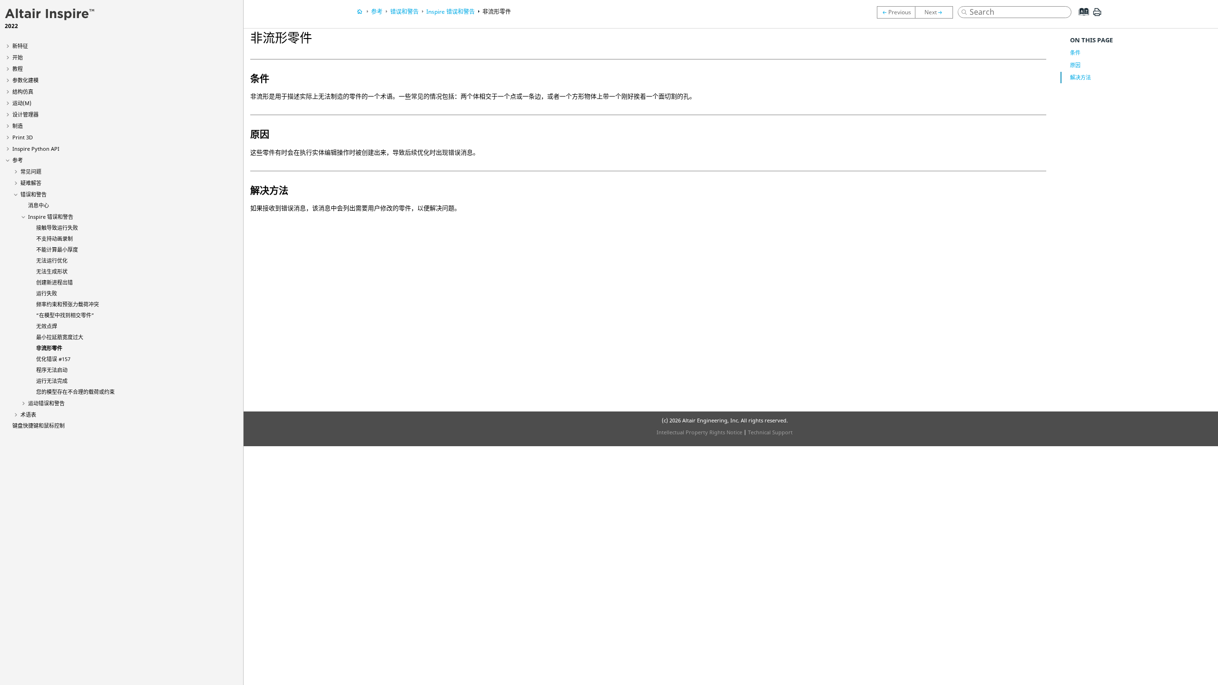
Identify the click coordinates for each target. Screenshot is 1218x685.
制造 (17, 125)
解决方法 (1080, 77)
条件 (1075, 52)
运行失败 (46, 293)
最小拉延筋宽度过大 (59, 337)
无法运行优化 (52, 260)
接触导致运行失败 (57, 227)
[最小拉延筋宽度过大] (896, 12)
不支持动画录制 (54, 238)
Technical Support (770, 432)
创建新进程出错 (54, 282)
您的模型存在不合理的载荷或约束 (75, 391)
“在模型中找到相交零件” (65, 315)
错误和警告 (33, 194)
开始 (17, 57)
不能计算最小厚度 (57, 249)
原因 (1075, 64)
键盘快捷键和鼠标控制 (38, 425)
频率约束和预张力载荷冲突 (67, 304)
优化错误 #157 (53, 358)
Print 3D (22, 137)
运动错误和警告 (46, 403)
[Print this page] (1097, 15)
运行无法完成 (52, 380)
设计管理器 (25, 114)
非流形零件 (49, 348)
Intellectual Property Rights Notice (699, 432)
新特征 (20, 45)
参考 (17, 160)
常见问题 (30, 171)
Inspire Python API (35, 148)
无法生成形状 (52, 271)
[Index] (1080, 19)
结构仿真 (22, 91)
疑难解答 (30, 182)
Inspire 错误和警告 (50, 216)
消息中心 (38, 205)
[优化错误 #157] (936, 12)
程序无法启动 (52, 369)
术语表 (28, 414)
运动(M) (21, 103)
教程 (17, 68)
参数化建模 (25, 80)
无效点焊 (46, 326)
